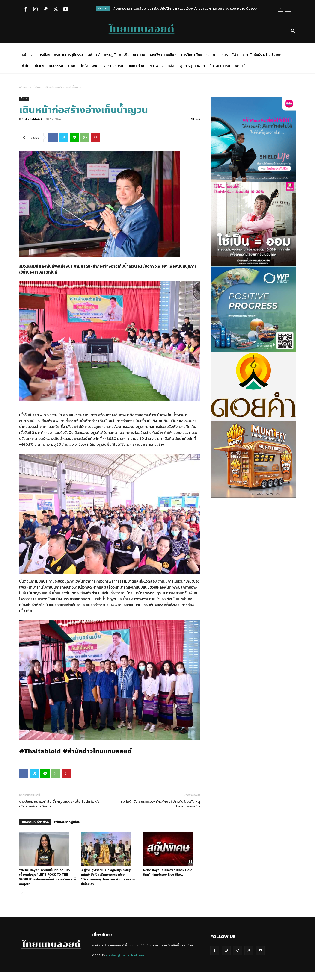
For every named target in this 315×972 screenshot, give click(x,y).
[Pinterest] (95, 137)
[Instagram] (35, 10)
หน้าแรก (23, 87)
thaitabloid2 (33, 119)
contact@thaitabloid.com (125, 955)
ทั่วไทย (37, 87)
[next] (288, 9)
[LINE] (74, 137)
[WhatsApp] (84, 137)
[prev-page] (22, 893)
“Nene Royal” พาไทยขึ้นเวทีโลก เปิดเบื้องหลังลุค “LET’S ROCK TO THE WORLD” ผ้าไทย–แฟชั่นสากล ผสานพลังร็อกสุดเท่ (47, 877)
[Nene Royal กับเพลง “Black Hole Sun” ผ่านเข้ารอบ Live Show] (171, 849)
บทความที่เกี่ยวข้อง (35, 822)
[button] (293, 31)
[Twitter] (56, 10)
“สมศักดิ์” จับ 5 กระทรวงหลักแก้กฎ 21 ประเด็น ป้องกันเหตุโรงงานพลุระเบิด (159, 804)
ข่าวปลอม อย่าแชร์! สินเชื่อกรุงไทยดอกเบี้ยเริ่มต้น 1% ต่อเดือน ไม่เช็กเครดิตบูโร (59, 804)
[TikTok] (45, 10)
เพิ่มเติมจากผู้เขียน (67, 822)
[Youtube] (66, 10)
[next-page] (29, 893)
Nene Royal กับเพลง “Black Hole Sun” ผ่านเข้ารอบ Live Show (167, 872)
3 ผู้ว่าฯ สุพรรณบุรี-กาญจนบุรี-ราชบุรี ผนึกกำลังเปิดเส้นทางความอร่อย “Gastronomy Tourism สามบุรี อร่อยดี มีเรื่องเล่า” (108, 877)
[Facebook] (25, 10)
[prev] (280, 9)
